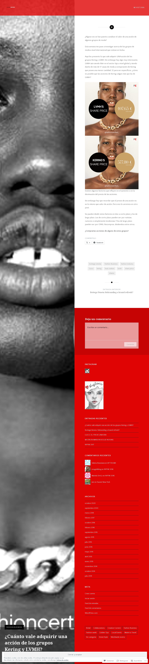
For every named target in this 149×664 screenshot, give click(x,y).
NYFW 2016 (108, 469)
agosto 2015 (89, 537)
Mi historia (139, 7)
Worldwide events (118, 637)
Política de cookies (62, 660)
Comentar (130, 344)
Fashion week (91, 633)
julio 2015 (88, 542)
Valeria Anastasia (98, 463)
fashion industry (127, 264)
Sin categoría (91, 637)
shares (111, 273)
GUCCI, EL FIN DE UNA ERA (95, 435)
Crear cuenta (90, 594)
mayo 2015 (89, 552)
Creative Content (114, 628)
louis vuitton (109, 269)
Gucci (91, 269)
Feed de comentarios (93, 608)
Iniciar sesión (90, 598)
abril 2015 (88, 557)
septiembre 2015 (91, 532)
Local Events (117, 633)
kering (99, 269)
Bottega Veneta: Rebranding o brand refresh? (102, 430)
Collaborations (99, 628)
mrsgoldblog (96, 469)
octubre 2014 (90, 571)
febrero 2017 (90, 518)
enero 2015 (89, 561)
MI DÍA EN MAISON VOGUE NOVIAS (99, 440)
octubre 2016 (90, 523)
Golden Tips (104, 633)
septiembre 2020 (91, 508)
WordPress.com (91, 613)
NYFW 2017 (89, 445)
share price (129, 269)
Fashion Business (14, 627)
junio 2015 (88, 547)
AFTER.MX (111, 463)
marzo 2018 (89, 513)
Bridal (88, 628)
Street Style (103, 637)
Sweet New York (103, 482)
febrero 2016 (90, 528)
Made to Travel (130, 633)
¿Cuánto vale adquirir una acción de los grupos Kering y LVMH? (109, 425)
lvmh (120, 269)
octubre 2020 (90, 503)
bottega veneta (95, 264)
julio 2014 (88, 576)
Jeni (93, 482)
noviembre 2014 (91, 566)
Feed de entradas (91, 603)
